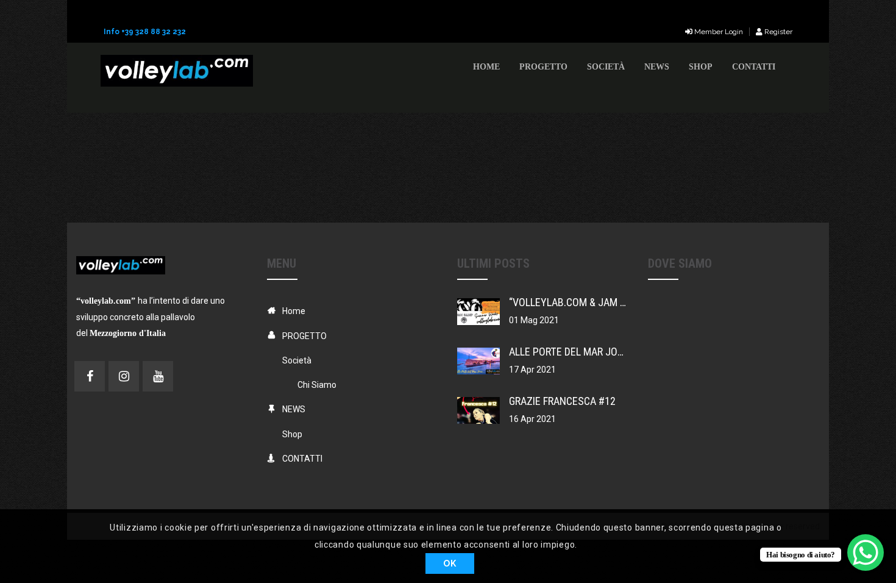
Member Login (717, 31)
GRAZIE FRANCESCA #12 (562, 401)
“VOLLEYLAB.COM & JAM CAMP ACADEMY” (602, 302)
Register (777, 31)
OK (449, 563)
